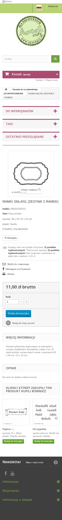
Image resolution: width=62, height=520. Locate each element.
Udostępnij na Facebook (17, 269)
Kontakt (39, 80)
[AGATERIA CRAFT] (31, 31)
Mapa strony (52, 80)
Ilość (8, 297)
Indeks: (6, 209)
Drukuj (10, 274)
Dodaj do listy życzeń (23, 323)
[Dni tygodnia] (46, 412)
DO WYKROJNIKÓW (13, 93)
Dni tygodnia (39, 429)
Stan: (5, 213)
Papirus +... (8, 429)
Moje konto (10, 491)
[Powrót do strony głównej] (6, 90)
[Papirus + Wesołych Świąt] (15, 412)
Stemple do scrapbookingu (25, 89)
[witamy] (31, 1)
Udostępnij (11, 238)
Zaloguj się (53, 6)
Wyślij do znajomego (18, 264)
